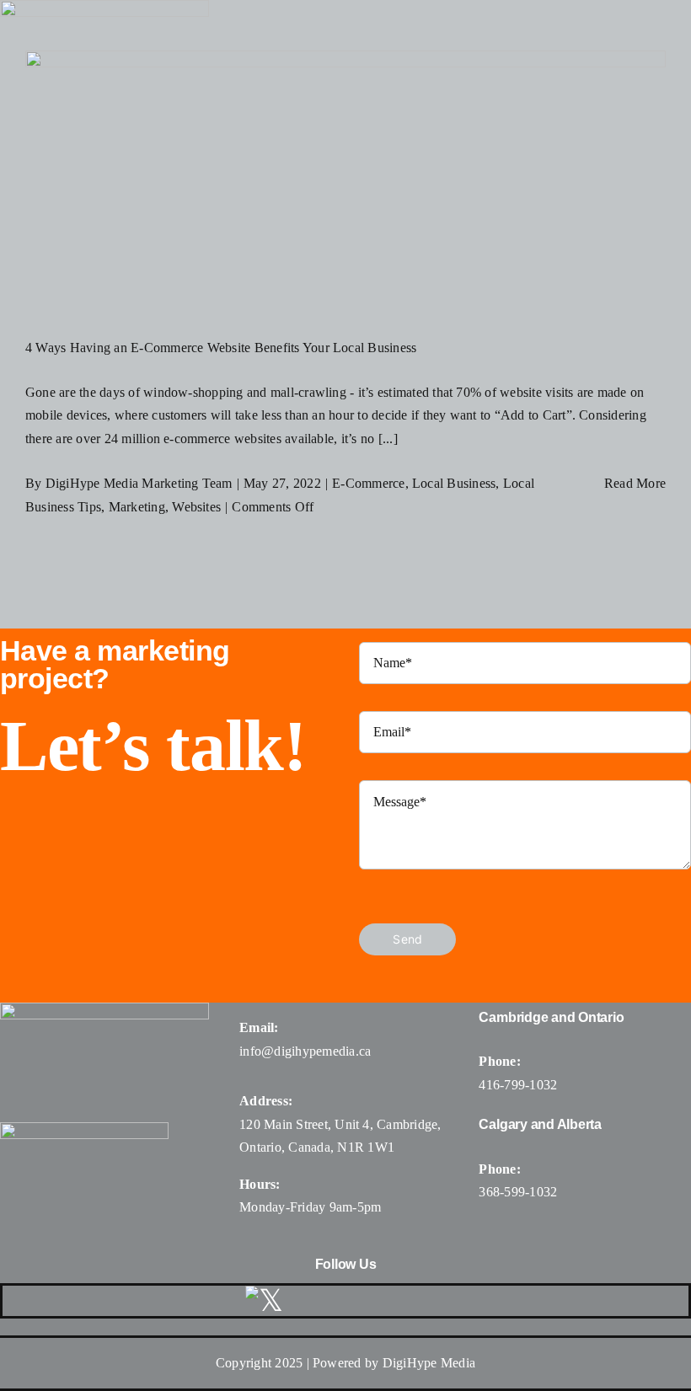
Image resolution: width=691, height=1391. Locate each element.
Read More (635, 483)
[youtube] (393, 1301)
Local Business (453, 483)
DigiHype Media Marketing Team (139, 483)
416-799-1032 (518, 1085)
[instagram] (352, 1301)
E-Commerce (368, 483)
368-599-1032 (518, 1192)
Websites (196, 507)
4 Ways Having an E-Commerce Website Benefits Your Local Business (220, 347)
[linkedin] (434, 1301)
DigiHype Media (429, 1363)
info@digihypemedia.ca (305, 1051)
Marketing (137, 507)
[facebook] (312, 1301)
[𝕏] (264, 1301)
